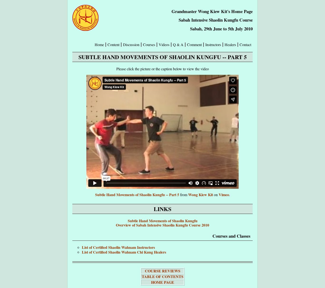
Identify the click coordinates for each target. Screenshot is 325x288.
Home (99, 44)
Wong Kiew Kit (200, 194)
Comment (194, 44)
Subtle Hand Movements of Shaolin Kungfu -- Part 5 (137, 194)
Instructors (213, 44)
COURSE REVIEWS (162, 271)
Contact (245, 44)
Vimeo (224, 194)
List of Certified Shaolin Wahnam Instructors (118, 247)
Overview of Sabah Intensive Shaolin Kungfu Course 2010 (162, 225)
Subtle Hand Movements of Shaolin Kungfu (162, 220)
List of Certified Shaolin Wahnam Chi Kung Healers (124, 252)
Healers (230, 44)
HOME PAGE (162, 282)
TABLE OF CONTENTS (162, 276)
